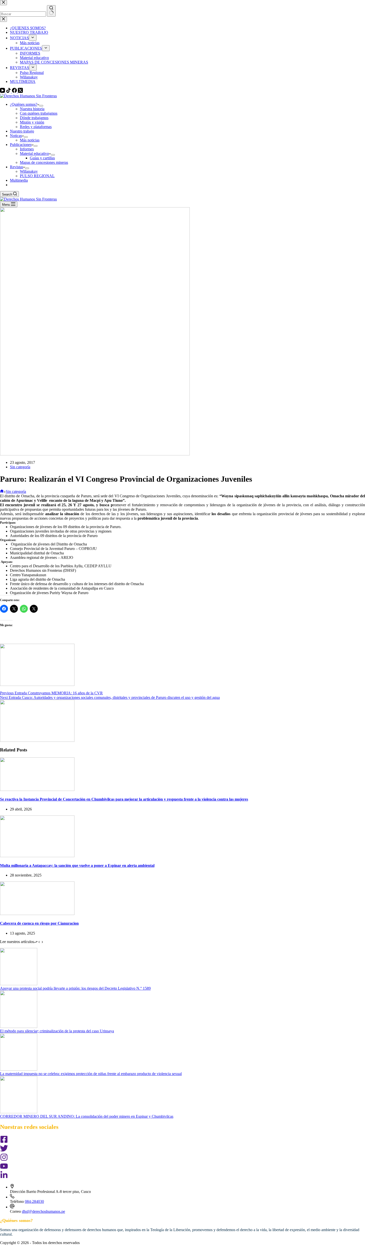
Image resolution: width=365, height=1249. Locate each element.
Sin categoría (20, 467)
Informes (27, 149)
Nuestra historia (32, 109)
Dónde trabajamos (34, 118)
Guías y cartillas (42, 158)
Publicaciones (21, 144)
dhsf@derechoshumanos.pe (43, 1211)
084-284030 (34, 1201)
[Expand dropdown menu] (41, 105)
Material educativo (34, 153)
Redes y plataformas (36, 127)
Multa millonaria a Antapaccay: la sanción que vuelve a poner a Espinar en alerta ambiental (77, 865)
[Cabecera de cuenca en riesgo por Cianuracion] (37, 913)
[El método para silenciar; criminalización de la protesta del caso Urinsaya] (18, 1026)
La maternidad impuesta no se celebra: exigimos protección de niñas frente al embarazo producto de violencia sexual (91, 1074)
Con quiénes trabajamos (38, 113)
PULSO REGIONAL (37, 176)
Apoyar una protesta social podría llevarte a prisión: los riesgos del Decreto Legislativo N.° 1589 (75, 988)
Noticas (16, 136)
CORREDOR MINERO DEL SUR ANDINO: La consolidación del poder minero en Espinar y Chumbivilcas (86, 1116)
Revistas (16, 167)
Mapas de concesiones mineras (44, 162)
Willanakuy (29, 171)
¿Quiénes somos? (23, 104)
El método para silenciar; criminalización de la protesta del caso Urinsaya (57, 1031)
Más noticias (29, 140)
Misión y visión (32, 122)
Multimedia (19, 180)
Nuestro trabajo (22, 131)
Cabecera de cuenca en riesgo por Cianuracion (39, 923)
